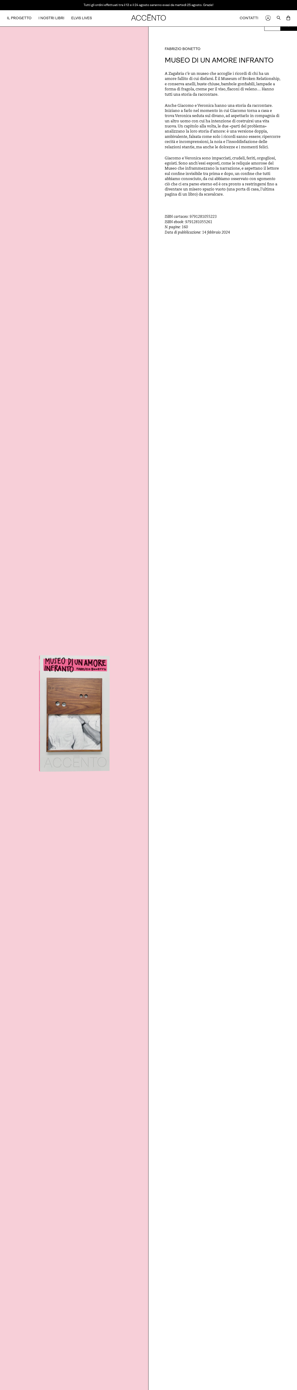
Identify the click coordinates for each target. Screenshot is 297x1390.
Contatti (249, 18)
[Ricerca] (279, 18)
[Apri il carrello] (288, 18)
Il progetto (19, 18)
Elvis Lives (81, 18)
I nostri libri (51, 18)
